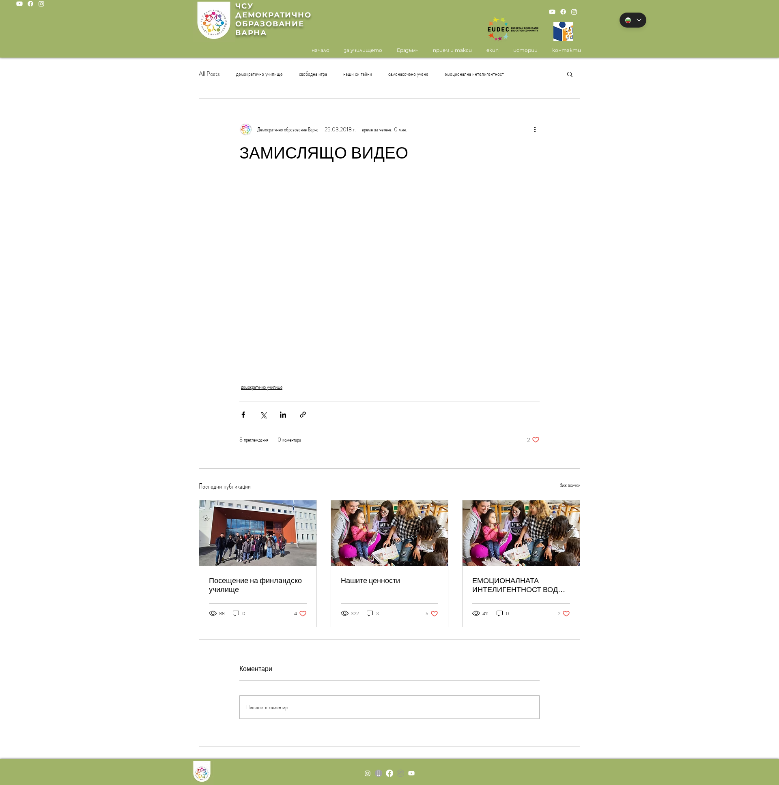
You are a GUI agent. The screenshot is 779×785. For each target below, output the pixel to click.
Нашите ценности (370, 580)
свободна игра (313, 74)
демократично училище (259, 74)
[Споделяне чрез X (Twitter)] (263, 414)
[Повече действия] (535, 129)
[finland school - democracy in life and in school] (257, 533)
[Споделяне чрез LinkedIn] (283, 414)
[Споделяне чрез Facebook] (243, 414)
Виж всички (570, 485)
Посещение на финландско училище (255, 585)
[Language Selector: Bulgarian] (633, 20)
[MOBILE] (378, 773)
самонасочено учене (408, 74)
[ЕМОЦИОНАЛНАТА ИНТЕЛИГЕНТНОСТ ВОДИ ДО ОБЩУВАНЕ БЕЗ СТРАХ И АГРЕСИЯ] (521, 533)
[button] (570, 74)
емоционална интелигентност (474, 74)
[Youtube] (19, 3)
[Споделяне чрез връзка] (303, 414)
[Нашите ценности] (389, 533)
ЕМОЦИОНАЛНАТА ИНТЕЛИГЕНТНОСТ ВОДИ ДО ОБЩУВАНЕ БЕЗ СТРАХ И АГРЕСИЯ (519, 585)
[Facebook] (30, 3)
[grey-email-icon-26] (400, 773)
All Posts (209, 74)
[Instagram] (41, 3)
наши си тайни (357, 74)
